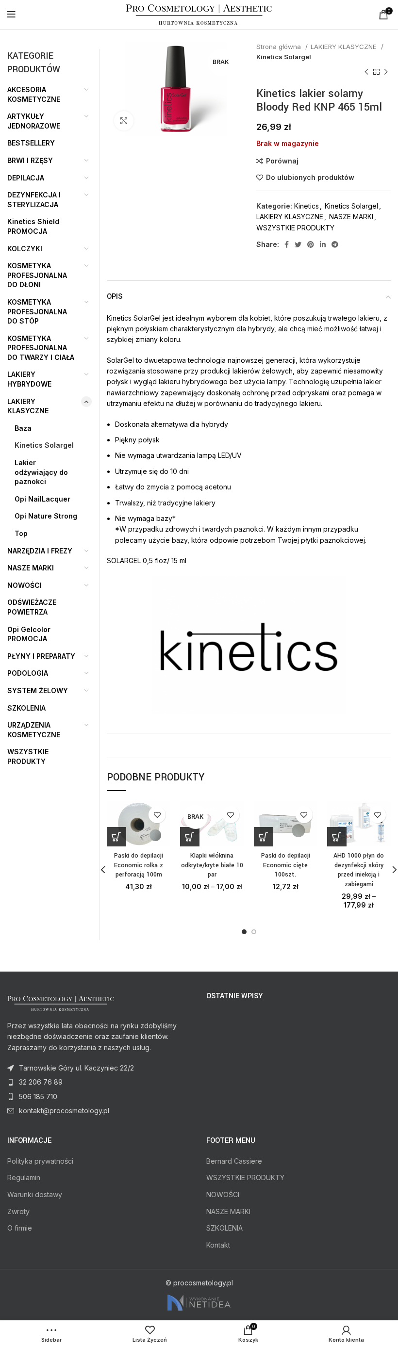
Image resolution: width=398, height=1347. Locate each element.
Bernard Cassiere (234, 1161)
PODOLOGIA (27, 673)
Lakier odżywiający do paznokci (41, 472)
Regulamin (23, 1177)
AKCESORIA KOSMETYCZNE (33, 94)
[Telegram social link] (335, 244)
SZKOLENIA (26, 708)
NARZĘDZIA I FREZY (39, 551)
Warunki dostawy (34, 1194)
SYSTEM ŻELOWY (37, 690)
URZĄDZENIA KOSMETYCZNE (33, 730)
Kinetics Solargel (283, 57)
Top (21, 533)
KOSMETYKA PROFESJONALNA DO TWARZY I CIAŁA (40, 347)
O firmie (19, 1228)
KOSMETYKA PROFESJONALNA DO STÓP (37, 311)
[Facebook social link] (287, 244)
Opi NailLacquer (42, 499)
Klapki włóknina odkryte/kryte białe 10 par (212, 865)
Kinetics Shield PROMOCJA (33, 226)
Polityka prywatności (40, 1161)
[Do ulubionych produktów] (157, 814)
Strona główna (279, 46)
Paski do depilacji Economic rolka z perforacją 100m (138, 865)
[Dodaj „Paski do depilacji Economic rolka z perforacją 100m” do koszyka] (116, 836)
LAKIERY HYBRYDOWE (29, 379)
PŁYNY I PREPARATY (41, 656)
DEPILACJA (25, 178)
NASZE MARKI (351, 216)
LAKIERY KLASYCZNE (345, 46)
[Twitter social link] (298, 244)
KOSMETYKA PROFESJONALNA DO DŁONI (37, 275)
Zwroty (18, 1211)
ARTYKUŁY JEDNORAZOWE (33, 121)
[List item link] (99, 1082)
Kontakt (218, 1245)
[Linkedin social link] (323, 244)
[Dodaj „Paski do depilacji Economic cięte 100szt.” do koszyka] (263, 836)
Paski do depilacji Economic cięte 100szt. (285, 865)
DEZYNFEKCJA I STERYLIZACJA (34, 200)
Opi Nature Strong (46, 516)
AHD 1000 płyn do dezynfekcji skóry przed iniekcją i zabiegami (358, 870)
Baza (23, 428)
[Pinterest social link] (310, 244)
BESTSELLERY (31, 143)
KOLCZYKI (24, 248)
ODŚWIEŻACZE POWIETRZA (31, 607)
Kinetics (306, 206)
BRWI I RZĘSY (30, 160)
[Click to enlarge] (123, 120)
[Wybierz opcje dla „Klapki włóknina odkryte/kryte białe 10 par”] (189, 836)
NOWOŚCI (24, 585)
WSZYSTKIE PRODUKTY (295, 228)
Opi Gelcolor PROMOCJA (28, 634)
